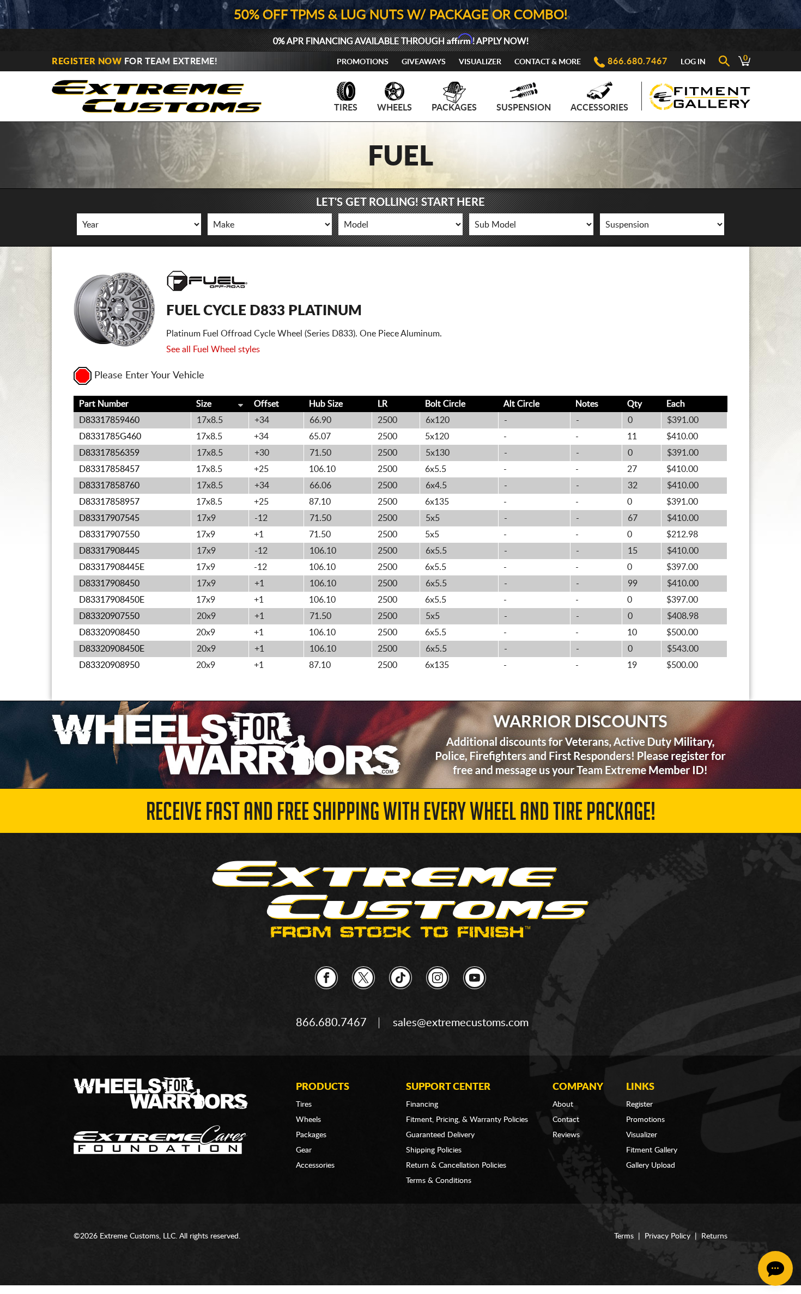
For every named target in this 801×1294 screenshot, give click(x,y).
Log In (693, 62)
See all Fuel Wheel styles (213, 349)
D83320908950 (109, 665)
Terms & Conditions (438, 1181)
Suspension (523, 107)
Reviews (566, 1135)
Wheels (394, 107)
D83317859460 (109, 420)
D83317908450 (109, 583)
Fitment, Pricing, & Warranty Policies (467, 1120)
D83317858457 (109, 469)
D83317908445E (111, 567)
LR (382, 404)
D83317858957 (109, 502)
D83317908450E (111, 600)
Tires (345, 107)
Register (639, 1104)
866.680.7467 (638, 61)
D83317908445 (109, 551)
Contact (566, 1120)
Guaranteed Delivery (440, 1135)
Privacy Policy (667, 1236)
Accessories (599, 107)
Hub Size (326, 404)
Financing (422, 1104)
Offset (266, 404)
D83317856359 (109, 453)
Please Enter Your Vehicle (149, 376)
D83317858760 (109, 485)
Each (675, 404)
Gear (304, 1150)
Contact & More (547, 62)
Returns (714, 1236)
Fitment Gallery (651, 1150)
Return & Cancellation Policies (456, 1165)
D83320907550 (109, 616)
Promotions (363, 62)
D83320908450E (111, 649)
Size (203, 404)
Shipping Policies (434, 1150)
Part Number (104, 404)
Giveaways (424, 62)
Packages (454, 107)
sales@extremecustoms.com (461, 1022)
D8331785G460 (110, 436)
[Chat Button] (775, 1268)
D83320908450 (109, 632)
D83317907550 (109, 534)
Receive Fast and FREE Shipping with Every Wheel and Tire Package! (401, 815)
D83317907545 (109, 518)
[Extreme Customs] (157, 93)
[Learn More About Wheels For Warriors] (400, 744)
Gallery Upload (650, 1165)
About (563, 1104)
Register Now (87, 61)
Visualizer (480, 62)
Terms (624, 1236)
